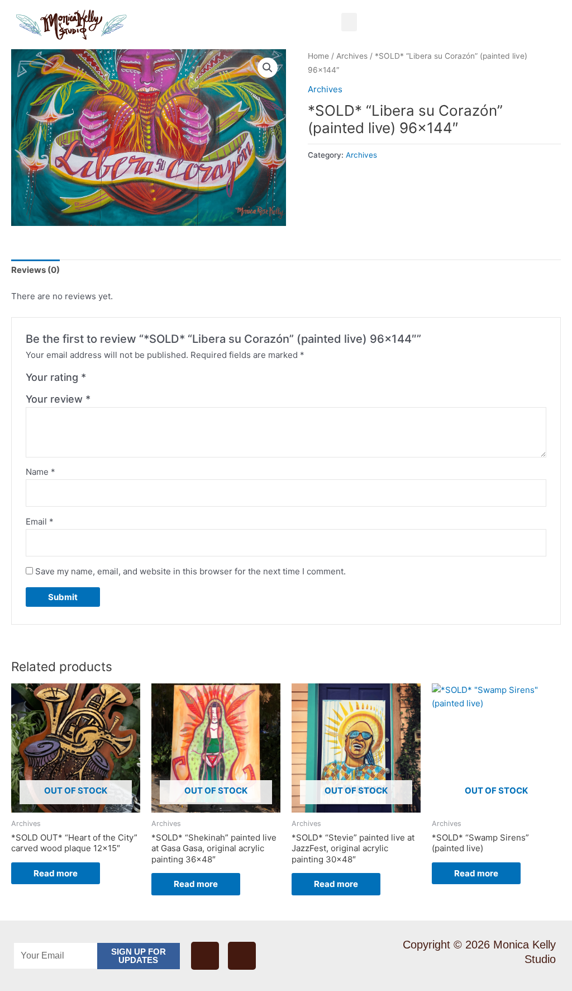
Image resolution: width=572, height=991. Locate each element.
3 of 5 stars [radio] (121, 380)
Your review (58, 399)
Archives (352, 55)
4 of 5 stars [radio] (133, 380)
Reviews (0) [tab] (35, 270)
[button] (349, 22)
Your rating (56, 377)
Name (40, 471)
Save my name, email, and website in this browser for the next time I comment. (190, 571)
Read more (56, 873)
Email (40, 521)
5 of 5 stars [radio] (145, 380)
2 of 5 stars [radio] (108, 380)
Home (318, 55)
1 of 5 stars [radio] (96, 380)
